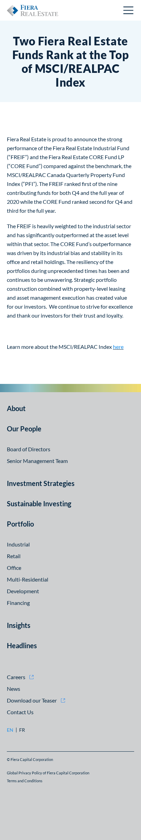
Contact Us (20, 712)
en (10, 730)
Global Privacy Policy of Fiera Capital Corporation (48, 773)
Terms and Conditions (24, 780)
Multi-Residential (27, 579)
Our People (24, 428)
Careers (16, 677)
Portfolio (20, 524)
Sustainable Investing (39, 503)
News (13, 688)
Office (14, 567)
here (118, 346)
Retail (14, 556)
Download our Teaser (32, 700)
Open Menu (128, 10)
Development (23, 591)
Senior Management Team (37, 460)
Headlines (22, 645)
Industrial (18, 544)
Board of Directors (28, 449)
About (16, 408)
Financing (18, 602)
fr (22, 730)
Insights (18, 625)
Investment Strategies (41, 483)
